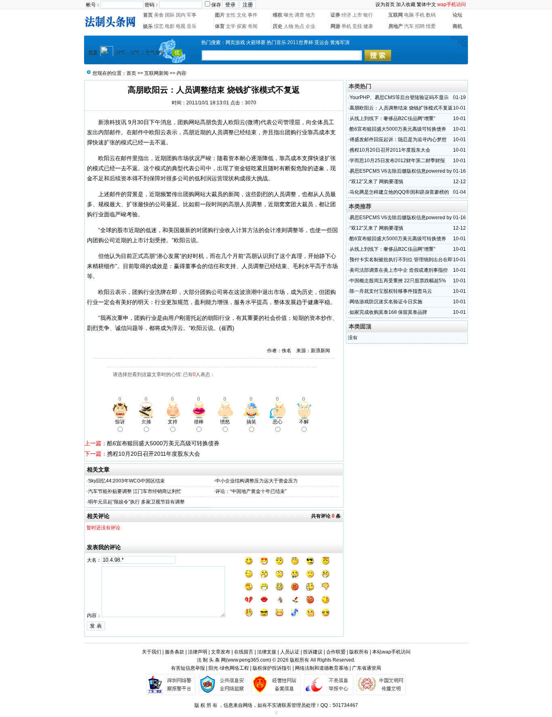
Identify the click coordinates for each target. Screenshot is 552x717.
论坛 (457, 15)
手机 (420, 15)
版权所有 (359, 652)
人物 (288, 26)
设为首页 (385, 4)
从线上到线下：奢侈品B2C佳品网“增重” (392, 118)
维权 (277, 15)
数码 (431, 15)
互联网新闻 (156, 73)
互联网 (395, 15)
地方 (310, 15)
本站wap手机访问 (391, 652)
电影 (170, 26)
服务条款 (174, 652)
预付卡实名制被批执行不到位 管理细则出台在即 (401, 259)
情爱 (431, 26)
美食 (159, 15)
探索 (242, 26)
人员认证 (289, 652)
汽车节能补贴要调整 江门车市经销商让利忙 (134, 491)
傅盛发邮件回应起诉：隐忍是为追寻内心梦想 (398, 139)
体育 (220, 26)
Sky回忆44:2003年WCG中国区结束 (126, 481)
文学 (231, 26)
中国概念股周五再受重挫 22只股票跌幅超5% (398, 280)
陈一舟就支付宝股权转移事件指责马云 (391, 291)
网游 (335, 26)
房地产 (395, 26)
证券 (335, 15)
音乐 (191, 26)
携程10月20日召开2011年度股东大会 (153, 454)
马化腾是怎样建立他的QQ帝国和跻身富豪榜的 (399, 192)
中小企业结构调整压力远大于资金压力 (256, 481)
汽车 (409, 26)
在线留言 (243, 652)
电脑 (409, 15)
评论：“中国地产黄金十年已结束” (251, 491)
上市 (357, 15)
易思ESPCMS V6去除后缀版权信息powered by (401, 171)
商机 (457, 26)
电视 (180, 26)
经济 (346, 15)
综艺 (159, 26)
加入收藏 (405, 4)
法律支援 (266, 652)
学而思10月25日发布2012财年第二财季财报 (397, 160)
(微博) (253, 122)
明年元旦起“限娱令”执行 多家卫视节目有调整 (136, 502)
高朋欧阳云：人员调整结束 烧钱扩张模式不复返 (401, 108)
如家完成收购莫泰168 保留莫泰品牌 (388, 312)
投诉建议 (312, 652)
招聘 (420, 26)
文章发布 (220, 652)
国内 (180, 15)
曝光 (288, 15)
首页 (148, 15)
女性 (231, 15)
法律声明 (197, 652)
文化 (242, 15)
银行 (368, 15)
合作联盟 (336, 652)
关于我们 (151, 652)
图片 (220, 15)
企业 (310, 26)
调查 (299, 15)
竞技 (357, 26)
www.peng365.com (249, 660)
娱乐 (148, 26)
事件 (252, 15)
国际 (170, 15)
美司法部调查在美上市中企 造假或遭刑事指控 (399, 270)
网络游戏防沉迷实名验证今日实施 (386, 302)
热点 (299, 26)
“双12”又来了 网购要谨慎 (376, 181)
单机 (346, 26)
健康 (368, 26)
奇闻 (252, 26)
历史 (277, 26)
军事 (191, 15)
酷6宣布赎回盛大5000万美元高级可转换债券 (163, 443)
